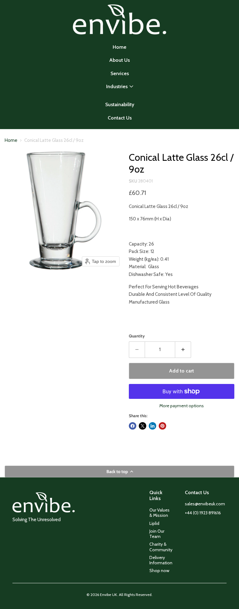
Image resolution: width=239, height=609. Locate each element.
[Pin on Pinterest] (162, 426)
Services (119, 73)
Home (119, 47)
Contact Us (120, 118)
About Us (119, 60)
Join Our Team (156, 533)
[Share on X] (142, 426)
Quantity (137, 336)
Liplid (154, 523)
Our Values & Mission (159, 512)
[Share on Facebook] (132, 426)
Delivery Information (160, 560)
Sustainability (119, 104)
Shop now (159, 570)
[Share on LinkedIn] (152, 426)
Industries (117, 86)
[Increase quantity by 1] (183, 349)
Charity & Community (160, 546)
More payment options (181, 405)
